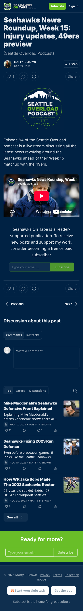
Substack (19, 601)
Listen (73, 64)
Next (68, 304)
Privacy (45, 575)
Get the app (63, 590)
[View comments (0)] (23, 76)
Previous (17, 304)
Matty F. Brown (25, 61)
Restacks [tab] (32, 335)
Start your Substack (30, 590)
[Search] (75, 390)
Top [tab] (8, 391)
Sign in (74, 6)
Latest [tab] (20, 391)
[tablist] (23, 335)
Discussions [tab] (37, 391)
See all (12, 517)
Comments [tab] (14, 335)
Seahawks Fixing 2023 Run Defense (29, 444)
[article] (41, 417)
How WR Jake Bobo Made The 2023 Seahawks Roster (29, 482)
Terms (57, 575)
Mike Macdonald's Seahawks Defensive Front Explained (30, 406)
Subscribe (57, 6)
